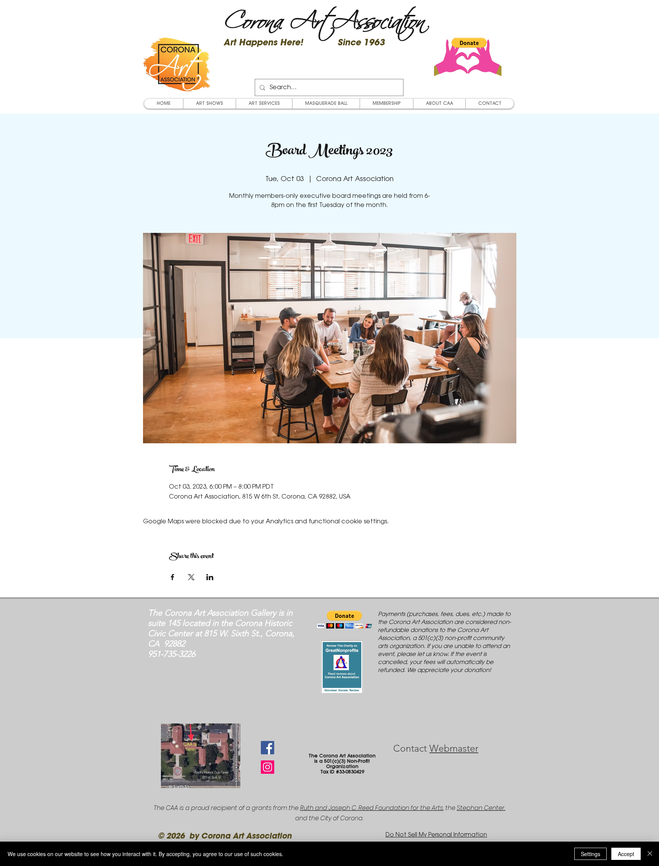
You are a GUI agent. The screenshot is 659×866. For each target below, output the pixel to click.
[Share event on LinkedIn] (210, 577)
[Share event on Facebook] (172, 577)
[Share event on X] (191, 577)
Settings (590, 854)
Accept (626, 854)
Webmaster (453, 748)
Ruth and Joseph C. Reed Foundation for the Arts (371, 807)
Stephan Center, (481, 807)
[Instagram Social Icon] (267, 767)
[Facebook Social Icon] (267, 747)
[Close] (649, 854)
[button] (469, 43)
